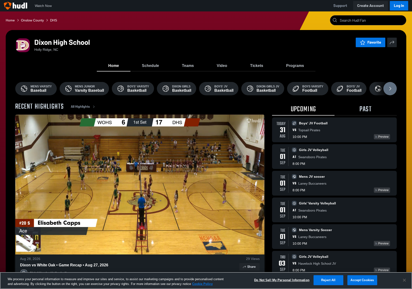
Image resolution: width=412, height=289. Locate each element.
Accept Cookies (362, 280)
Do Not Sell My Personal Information (281, 280)
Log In (399, 5)
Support (340, 5)
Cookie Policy (202, 284)
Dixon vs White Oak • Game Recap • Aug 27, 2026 (64, 265)
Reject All (328, 280)
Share (251, 266)
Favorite (374, 42)
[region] (206, 280)
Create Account (370, 5)
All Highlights (80, 106)
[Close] (404, 280)
